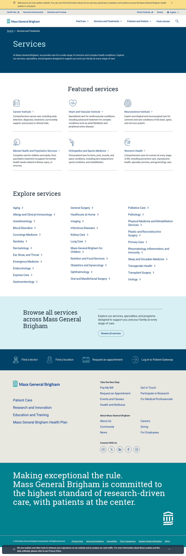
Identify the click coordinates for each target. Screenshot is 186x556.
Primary (136, 242)
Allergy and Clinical (32, 214)
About (105, 421)
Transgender (140, 265)
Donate (160, 12)
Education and (31, 415)
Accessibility (112, 541)
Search (10, 31)
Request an (115, 393)
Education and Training (56, 12)
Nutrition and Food (88, 258)
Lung (77, 241)
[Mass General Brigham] (23, 21)
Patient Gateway (143, 12)
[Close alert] (171, 3)
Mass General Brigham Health (40, 422)
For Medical (157, 399)
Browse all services (111, 333)
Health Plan (11, 12)
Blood (23, 228)
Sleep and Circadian (146, 259)
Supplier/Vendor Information (150, 541)
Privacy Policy (54, 551)
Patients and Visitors (137, 21)
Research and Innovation (33, 12)
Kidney (78, 234)
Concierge (25, 234)
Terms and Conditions (95, 541)
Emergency (26, 261)
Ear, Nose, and (26, 254)
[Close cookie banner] (169, 549)
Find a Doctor (163, 21)
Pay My (106, 387)
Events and (112, 399)
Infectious (83, 228)
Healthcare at (83, 214)
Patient (22, 400)
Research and (32, 407)
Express (21, 275)
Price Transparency (128, 541)
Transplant (139, 272)
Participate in (155, 393)
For (150, 432)
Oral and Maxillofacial (89, 278)
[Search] (177, 21)
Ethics (167, 541)
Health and (112, 404)
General (80, 207)
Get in (148, 387)
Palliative (137, 207)
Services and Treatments (106, 21)
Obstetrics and (87, 265)
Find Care (81, 21)
